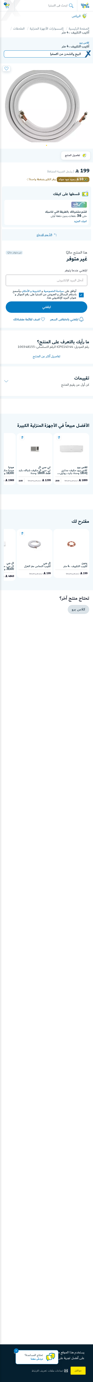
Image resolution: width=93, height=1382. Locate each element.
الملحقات (19, 28)
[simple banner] (85, 5)
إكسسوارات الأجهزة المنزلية (46, 28)
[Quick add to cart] (59, 437)
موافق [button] (78, 1370)
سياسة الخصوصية (54, 291)
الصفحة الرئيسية (79, 28)
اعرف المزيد (80, 221)
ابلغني (46, 307)
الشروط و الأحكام (31, 291)
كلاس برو (84, 42)
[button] (50, 1371)
